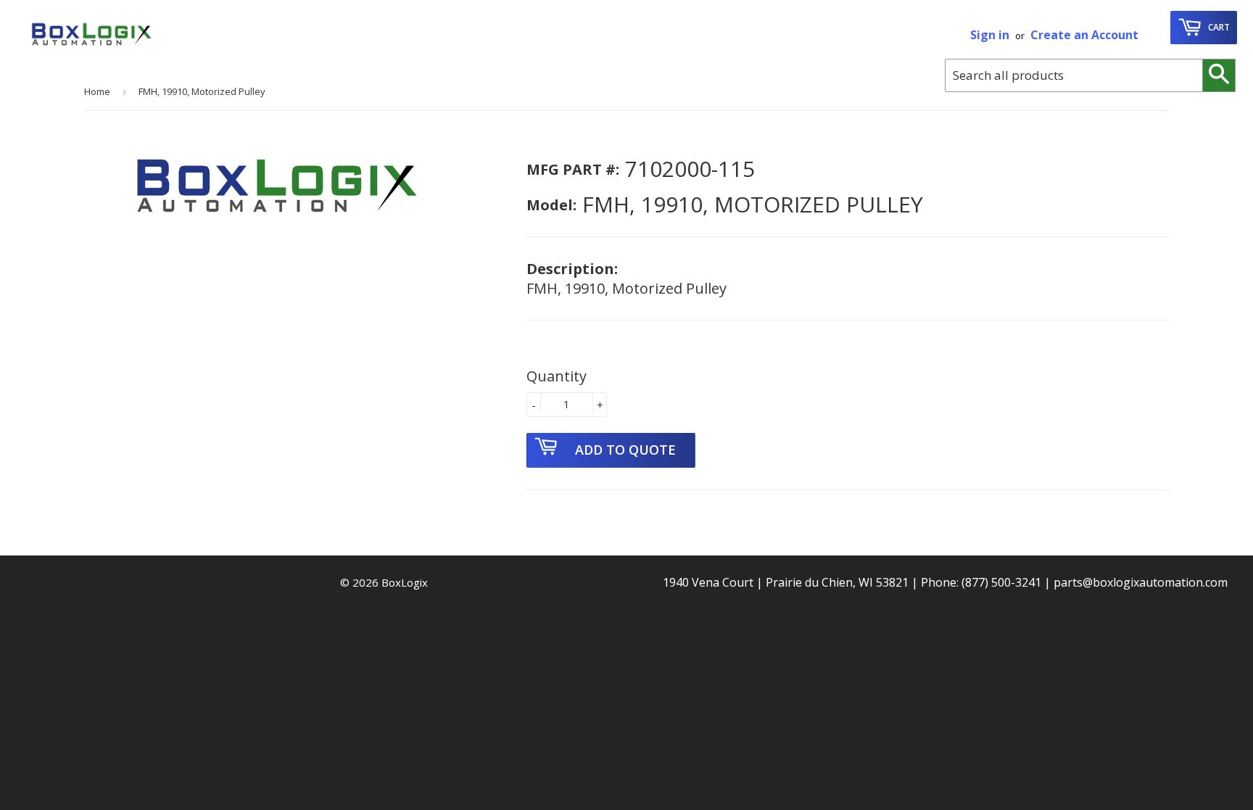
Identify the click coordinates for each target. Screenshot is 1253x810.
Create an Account (1084, 35)
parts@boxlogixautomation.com (1141, 582)
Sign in (989, 35)
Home (97, 91)
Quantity (556, 376)
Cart (1218, 27)
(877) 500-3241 (1001, 582)
